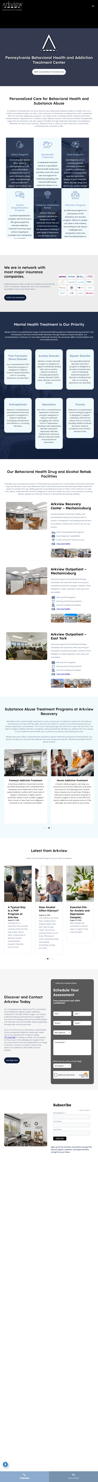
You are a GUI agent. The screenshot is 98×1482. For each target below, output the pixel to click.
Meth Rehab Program (72, 780)
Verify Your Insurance (15, 297)
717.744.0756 (9, 1037)
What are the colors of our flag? (68, 1061)
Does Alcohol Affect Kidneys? (17, 909)
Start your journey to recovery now (49, 72)
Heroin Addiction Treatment (25, 780)
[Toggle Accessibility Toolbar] (5, 1464)
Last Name (57, 1129)
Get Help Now (12, 1060)
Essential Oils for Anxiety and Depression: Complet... (49, 912)
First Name (57, 1121)
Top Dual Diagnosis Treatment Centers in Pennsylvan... (78, 914)
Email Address (59, 1113)
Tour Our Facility (63, 543)
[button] (44, 827)
